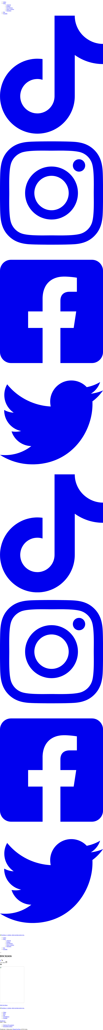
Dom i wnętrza (10, 9)
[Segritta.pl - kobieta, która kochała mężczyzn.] (12, 935)
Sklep (4, 2)
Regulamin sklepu (7, 1026)
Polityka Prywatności (8, 1025)
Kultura (8, 6)
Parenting (8, 10)
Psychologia (9, 7)
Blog (4, 3)
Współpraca (6, 1016)
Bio (4, 12)
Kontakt (5, 13)
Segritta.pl (2, 1021)
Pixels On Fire (16, 1029)
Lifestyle (8, 5)
